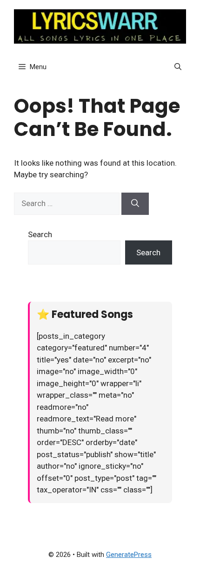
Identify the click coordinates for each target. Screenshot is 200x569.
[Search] (135, 204)
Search (40, 234)
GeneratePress (129, 554)
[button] (178, 67)
